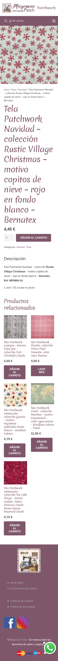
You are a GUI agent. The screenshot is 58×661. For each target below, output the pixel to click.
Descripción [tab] (15, 258)
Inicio (6, 89)
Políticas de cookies (21, 601)
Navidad (22, 89)
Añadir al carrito (33, 237)
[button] (6, 21)
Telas (13, 89)
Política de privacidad (22, 606)
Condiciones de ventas (23, 588)
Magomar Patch (19, 639)
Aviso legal (16, 582)
